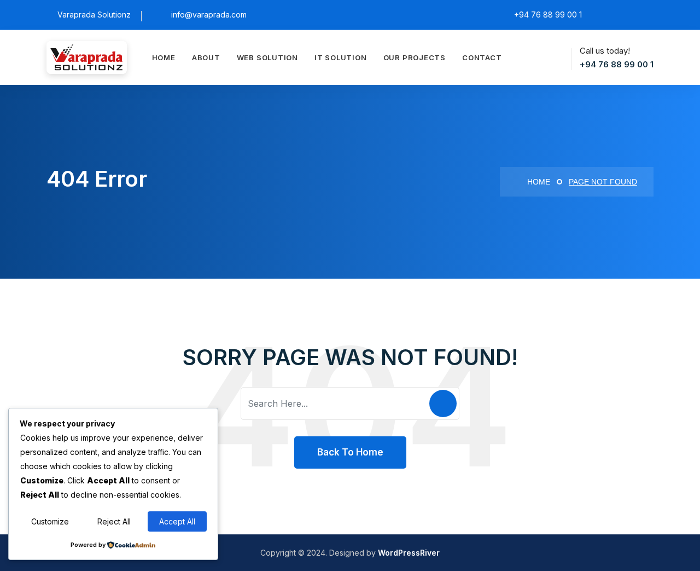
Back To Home (350, 452)
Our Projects (414, 57)
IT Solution (340, 57)
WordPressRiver (409, 552)
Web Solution (267, 57)
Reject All (114, 521)
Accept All (177, 521)
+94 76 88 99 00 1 (617, 64)
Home (164, 57)
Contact (481, 57)
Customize (50, 521)
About (206, 57)
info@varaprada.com (209, 14)
